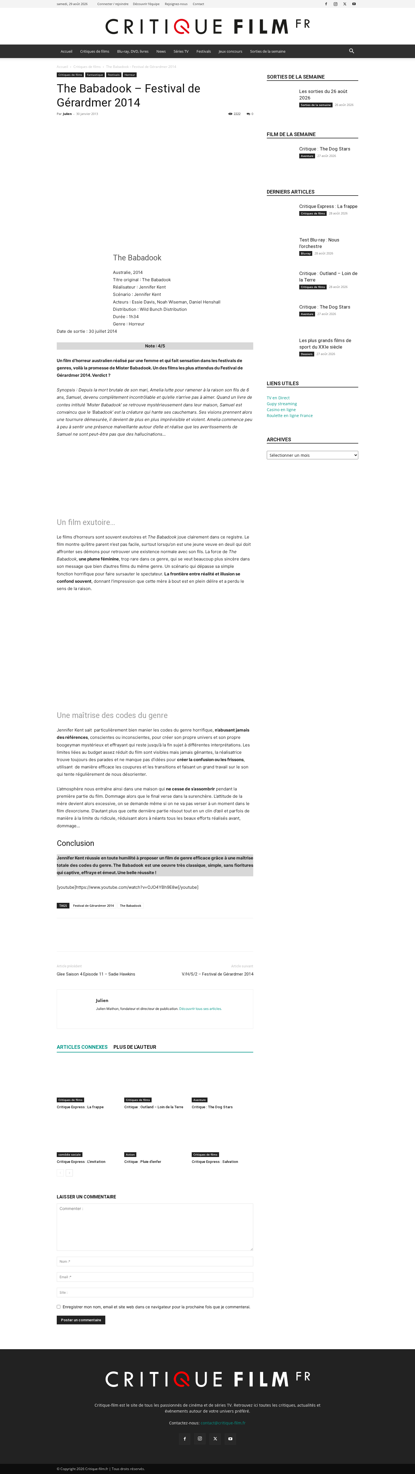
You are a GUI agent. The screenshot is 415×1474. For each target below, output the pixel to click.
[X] (344, 4)
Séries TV (181, 51)
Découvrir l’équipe (146, 4)
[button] (351, 51)
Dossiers (307, 354)
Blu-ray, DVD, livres (132, 51)
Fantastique (95, 75)
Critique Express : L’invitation (81, 1162)
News (161, 51)
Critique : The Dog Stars (212, 1107)
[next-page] (69, 1172)
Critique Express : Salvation (215, 1162)
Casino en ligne (281, 409)
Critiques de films (94, 51)
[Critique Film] (207, 27)
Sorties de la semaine (267, 51)
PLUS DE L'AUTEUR (134, 1047)
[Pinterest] (88, 126)
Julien (67, 114)
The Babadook (130, 905)
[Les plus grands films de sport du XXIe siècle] (281, 356)
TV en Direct (278, 397)
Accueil (66, 51)
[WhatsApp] (101, 126)
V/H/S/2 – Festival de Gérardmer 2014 (217, 974)
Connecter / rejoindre (112, 4)
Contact (198, 4)
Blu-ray (306, 253)
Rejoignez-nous (176, 4)
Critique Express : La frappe (80, 1107)
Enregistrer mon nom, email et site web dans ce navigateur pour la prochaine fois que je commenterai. (156, 1306)
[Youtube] (354, 4)
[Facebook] (326, 4)
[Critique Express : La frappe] (87, 1081)
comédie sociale (69, 1154)
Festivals (203, 51)
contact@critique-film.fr (223, 1423)
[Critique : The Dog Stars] (222, 1081)
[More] (115, 126)
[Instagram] (335, 4)
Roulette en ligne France (290, 415)
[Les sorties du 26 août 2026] (281, 107)
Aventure (199, 1100)
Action (130, 1154)
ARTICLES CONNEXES (82, 1047)
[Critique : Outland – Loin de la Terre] (155, 1081)
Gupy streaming (282, 403)
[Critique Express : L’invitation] (87, 1136)
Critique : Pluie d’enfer (142, 1162)
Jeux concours (230, 51)
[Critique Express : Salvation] (222, 1136)
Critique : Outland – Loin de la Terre (153, 1107)
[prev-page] (60, 1172)
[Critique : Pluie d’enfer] (155, 1136)
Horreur (129, 75)
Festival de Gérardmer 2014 (93, 905)
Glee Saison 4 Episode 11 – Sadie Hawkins (96, 974)
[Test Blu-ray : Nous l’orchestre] (281, 255)
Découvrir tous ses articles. (200, 1009)
